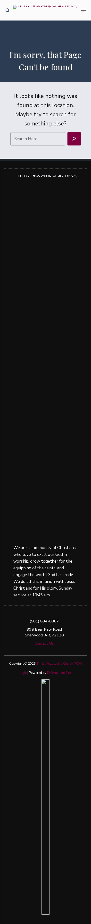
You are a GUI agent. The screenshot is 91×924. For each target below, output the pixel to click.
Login (23, 673)
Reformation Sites (60, 673)
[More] (83, 10)
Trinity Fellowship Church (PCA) (59, 664)
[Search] (7, 10)
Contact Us (44, 643)
